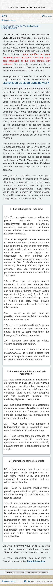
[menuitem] (4, 16)
